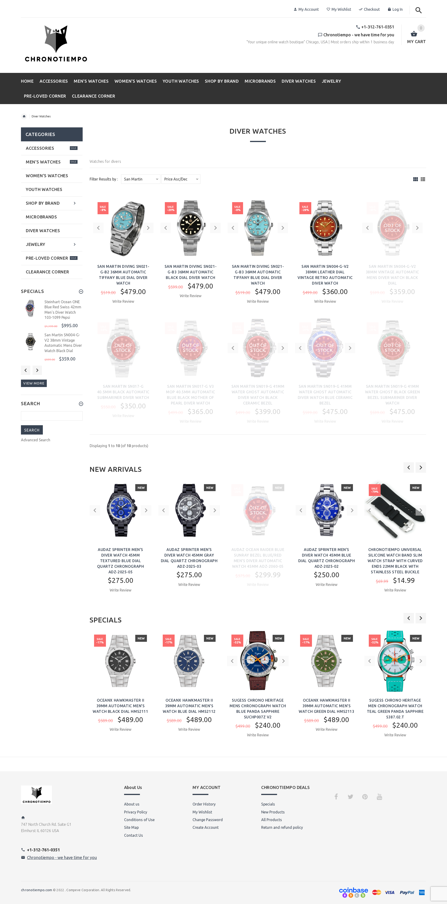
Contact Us (133, 835)
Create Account (206, 827)
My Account (308, 9)
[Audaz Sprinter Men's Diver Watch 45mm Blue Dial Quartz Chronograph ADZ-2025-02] (326, 510)
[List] (423, 179)
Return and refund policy (282, 827)
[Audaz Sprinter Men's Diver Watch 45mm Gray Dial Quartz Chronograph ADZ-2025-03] (189, 510)
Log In (398, 9)
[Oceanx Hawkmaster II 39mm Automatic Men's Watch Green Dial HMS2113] (326, 661)
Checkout (372, 9)
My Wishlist (341, 9)
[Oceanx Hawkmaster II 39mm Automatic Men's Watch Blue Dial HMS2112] (189, 661)
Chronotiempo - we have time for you (62, 857)
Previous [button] (25, 370)
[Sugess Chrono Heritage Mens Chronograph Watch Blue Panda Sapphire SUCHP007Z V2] (258, 661)
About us (131, 804)
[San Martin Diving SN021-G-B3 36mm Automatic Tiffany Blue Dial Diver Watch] (258, 227)
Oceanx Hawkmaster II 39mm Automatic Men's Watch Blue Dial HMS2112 (189, 706)
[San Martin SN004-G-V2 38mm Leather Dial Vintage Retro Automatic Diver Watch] (325, 227)
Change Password (208, 820)
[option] (120, 544)
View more (33, 383)
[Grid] (415, 179)
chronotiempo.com (36, 890)
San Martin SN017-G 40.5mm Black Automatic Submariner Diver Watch (123, 392)
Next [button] (37, 370)
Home (24, 116)
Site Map (131, 827)
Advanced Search (35, 440)
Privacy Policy (135, 812)
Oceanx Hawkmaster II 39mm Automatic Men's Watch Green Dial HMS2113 (326, 706)
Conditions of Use (139, 820)
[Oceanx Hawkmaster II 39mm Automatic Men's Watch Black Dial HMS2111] (120, 661)
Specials (268, 804)
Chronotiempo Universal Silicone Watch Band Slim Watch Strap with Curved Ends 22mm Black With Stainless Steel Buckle (395, 560)
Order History (204, 804)
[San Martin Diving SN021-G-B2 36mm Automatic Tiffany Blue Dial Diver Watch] (123, 227)
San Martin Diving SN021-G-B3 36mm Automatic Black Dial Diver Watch (191, 272)
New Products (273, 812)
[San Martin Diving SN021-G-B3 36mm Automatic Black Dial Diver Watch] (190, 227)
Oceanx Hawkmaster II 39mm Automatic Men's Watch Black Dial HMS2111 (120, 706)
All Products (271, 820)
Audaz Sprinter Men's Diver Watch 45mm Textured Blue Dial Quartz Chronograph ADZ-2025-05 (120, 560)
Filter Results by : (104, 179)
